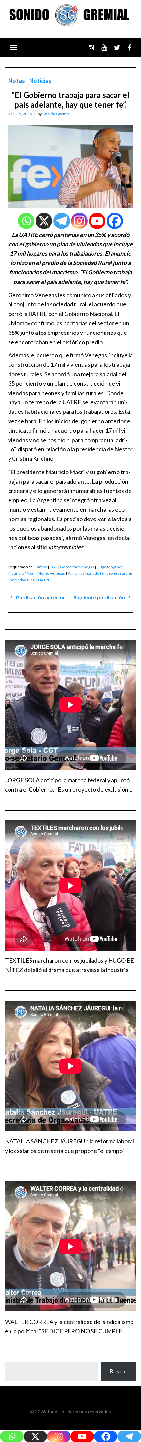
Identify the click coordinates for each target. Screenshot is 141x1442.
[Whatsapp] (26, 221)
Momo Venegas (51, 573)
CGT (53, 567)
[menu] (13, 47)
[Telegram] (61, 221)
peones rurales (119, 573)
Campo (40, 567)
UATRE (44, 579)
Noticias (40, 81)
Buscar (119, 1371)
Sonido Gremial (56, 113)
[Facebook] (115, 221)
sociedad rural (22, 579)
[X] (44, 221)
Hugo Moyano (109, 567)
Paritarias (76, 573)
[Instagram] (79, 221)
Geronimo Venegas (77, 567)
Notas (16, 81)
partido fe (95, 573)
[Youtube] (97, 221)
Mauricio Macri (21, 573)
